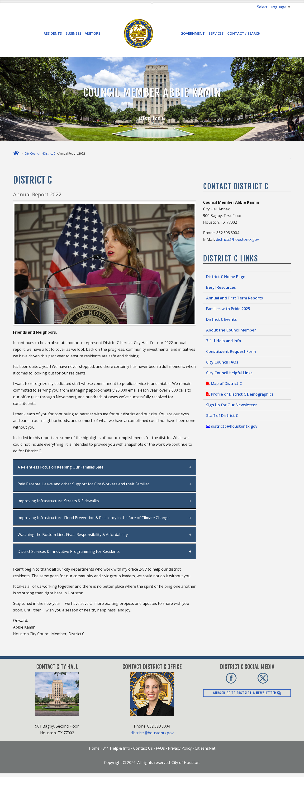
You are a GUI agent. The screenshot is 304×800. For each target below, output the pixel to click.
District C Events (221, 319)
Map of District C (226, 383)
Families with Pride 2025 (228, 308)
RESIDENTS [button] (53, 33)
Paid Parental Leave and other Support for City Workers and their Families (84, 484)
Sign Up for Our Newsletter (231, 404)
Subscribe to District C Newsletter (245, 693)
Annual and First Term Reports (234, 298)
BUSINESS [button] (73, 33)
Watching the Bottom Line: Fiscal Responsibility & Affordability (73, 534)
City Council (32, 153)
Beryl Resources (221, 287)
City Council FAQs (222, 362)
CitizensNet (205, 748)
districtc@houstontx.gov (237, 239)
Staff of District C (222, 415)
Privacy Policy (180, 748)
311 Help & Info (116, 748)
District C (49, 153)
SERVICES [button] (216, 33)
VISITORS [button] (92, 33)
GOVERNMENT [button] (192, 33)
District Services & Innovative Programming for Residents (69, 551)
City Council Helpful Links (229, 372)
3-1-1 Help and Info (223, 340)
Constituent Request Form (231, 351)
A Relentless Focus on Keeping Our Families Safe (61, 467)
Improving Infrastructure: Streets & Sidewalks (58, 500)
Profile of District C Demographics (241, 394)
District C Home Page (225, 276)
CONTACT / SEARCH (243, 33)
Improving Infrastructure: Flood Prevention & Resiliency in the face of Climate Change (94, 517)
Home (94, 748)
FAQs (160, 748)
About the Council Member (231, 330)
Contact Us (143, 748)
